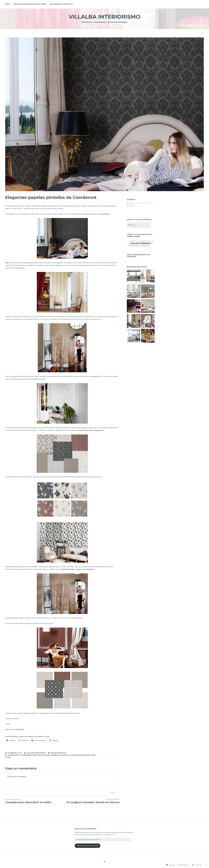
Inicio (7, 4)
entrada (46, 755)
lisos (71, 755)
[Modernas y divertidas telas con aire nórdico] (134, 321)
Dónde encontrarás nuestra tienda (29, 4)
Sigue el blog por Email (86, 829)
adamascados (13, 755)
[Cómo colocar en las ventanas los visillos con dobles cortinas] (148, 276)
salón (8, 757)
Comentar (111, 792)
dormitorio (36, 755)
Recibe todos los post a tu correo (87, 845)
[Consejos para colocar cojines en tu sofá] (134, 276)
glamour (64, 755)
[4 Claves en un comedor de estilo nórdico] (134, 291)
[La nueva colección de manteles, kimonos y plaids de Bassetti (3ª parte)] (148, 336)
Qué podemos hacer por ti (61, 4)
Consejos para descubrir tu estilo (28, 801)
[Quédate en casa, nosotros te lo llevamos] (134, 336)
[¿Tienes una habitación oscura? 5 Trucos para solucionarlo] (148, 291)
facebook (55, 755)
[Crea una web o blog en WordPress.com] (104, 862)
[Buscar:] (139, 225)
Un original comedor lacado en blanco (92, 801)
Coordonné (25, 755)
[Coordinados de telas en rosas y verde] (148, 321)
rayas (93, 755)
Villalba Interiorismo (104, 16)
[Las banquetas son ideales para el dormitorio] (134, 306)
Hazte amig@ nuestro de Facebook (138, 256)
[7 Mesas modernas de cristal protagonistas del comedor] (148, 306)
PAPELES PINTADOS (58, 753)
